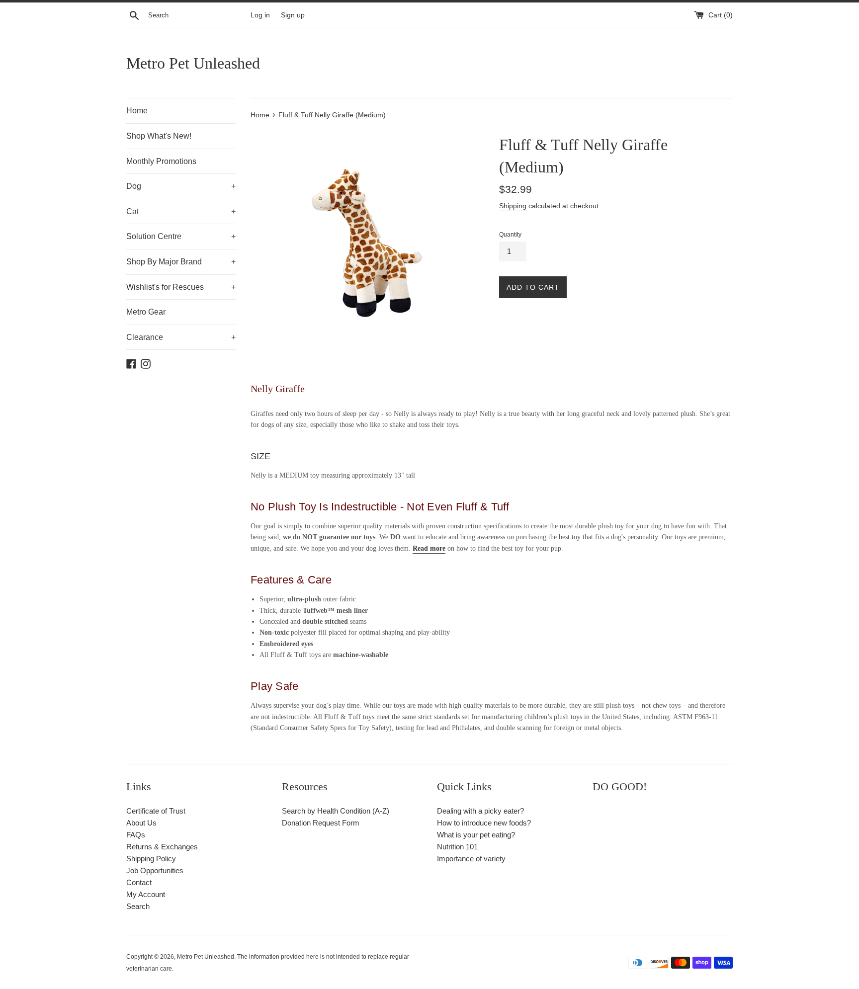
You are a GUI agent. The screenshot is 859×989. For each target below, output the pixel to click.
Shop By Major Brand (181, 261)
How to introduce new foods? (484, 823)
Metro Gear (146, 312)
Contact (139, 882)
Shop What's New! (158, 136)
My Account (145, 894)
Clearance (181, 337)
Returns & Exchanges (162, 846)
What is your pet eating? (476, 834)
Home (137, 110)
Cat (181, 211)
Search (138, 906)
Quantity (510, 234)
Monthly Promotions (161, 161)
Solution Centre (181, 236)
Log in (260, 15)
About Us (141, 823)
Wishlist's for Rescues (181, 287)
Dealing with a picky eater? (480, 811)
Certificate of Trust (155, 811)
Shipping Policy (151, 858)
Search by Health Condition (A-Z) (335, 811)
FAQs (135, 834)
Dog (181, 186)
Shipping (512, 206)
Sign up (293, 15)
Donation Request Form (320, 823)
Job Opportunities (154, 870)
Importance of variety (471, 858)
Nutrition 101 (457, 846)
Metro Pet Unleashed (193, 63)
